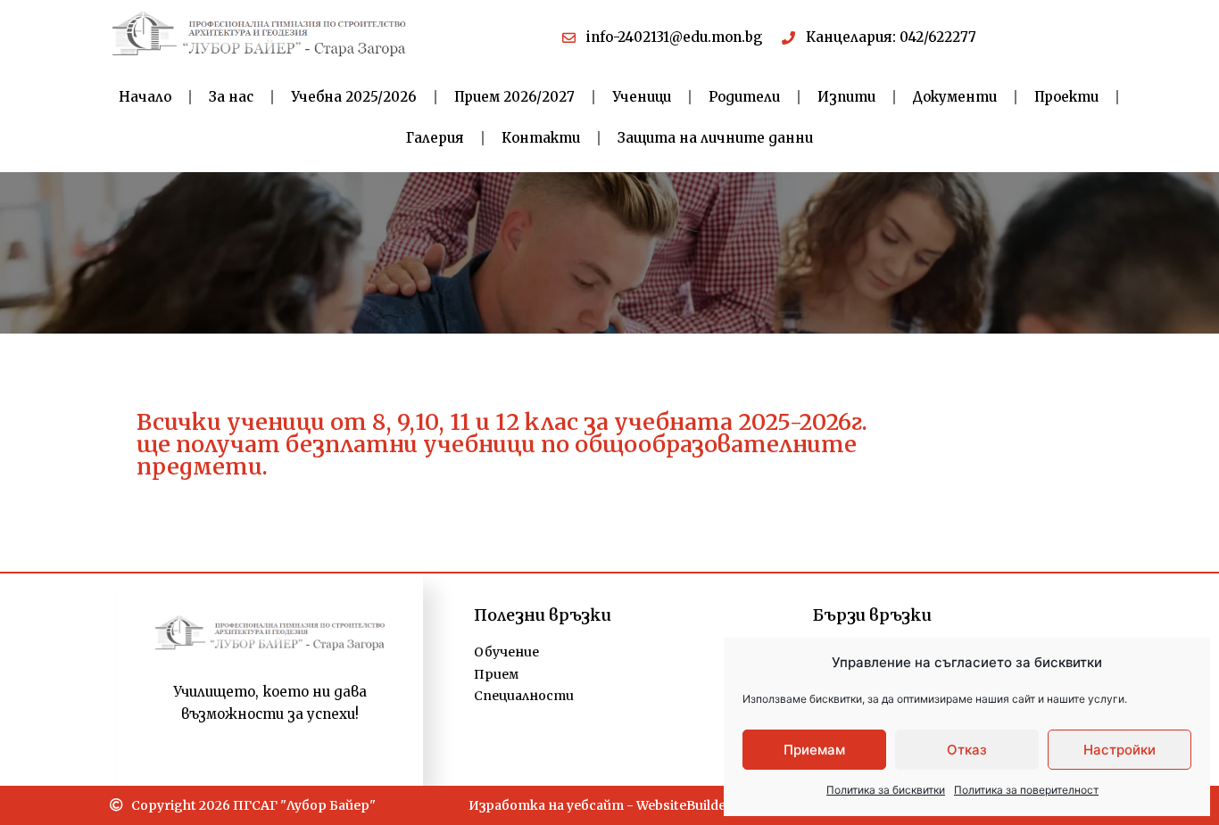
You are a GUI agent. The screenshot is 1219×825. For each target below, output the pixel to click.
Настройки (1119, 749)
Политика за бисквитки (885, 789)
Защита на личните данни (715, 137)
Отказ (967, 749)
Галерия (435, 137)
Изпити (846, 96)
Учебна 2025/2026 (354, 96)
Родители (744, 96)
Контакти (541, 137)
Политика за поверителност (1026, 789)
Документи (955, 96)
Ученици (641, 96)
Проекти (1066, 96)
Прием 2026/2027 (514, 96)
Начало (145, 96)
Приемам (814, 749)
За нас (231, 96)
